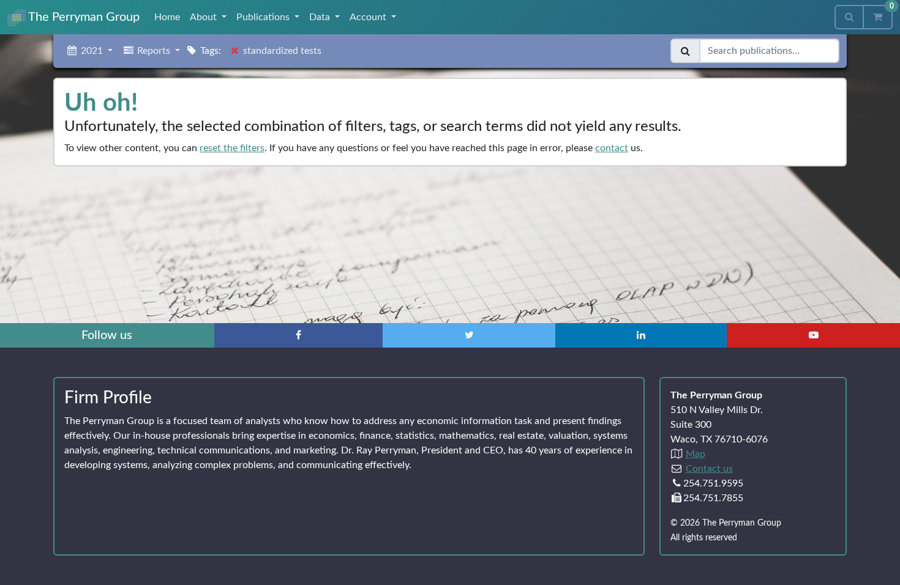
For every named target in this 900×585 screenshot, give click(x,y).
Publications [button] (264, 17)
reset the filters (232, 148)
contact (611, 148)
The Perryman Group (83, 17)
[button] (89, 51)
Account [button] (369, 17)
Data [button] (320, 17)
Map (695, 454)
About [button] (204, 17)
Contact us (709, 469)
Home (167, 17)
